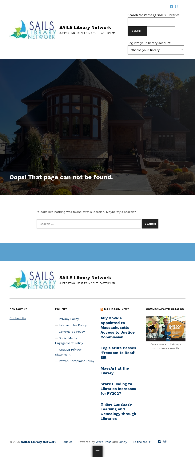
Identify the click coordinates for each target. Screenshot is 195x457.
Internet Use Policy (73, 325)
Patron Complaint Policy (76, 361)
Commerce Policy (72, 331)
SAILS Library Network (85, 27)
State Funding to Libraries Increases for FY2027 (118, 389)
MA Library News (117, 309)
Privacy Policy (69, 319)
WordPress (103, 442)
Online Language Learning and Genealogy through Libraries (118, 411)
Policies (67, 442)
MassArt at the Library (115, 370)
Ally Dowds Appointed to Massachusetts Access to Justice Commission (118, 327)
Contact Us (18, 318)
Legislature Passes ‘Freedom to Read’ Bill (118, 353)
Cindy (123, 442)
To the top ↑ (142, 442)
